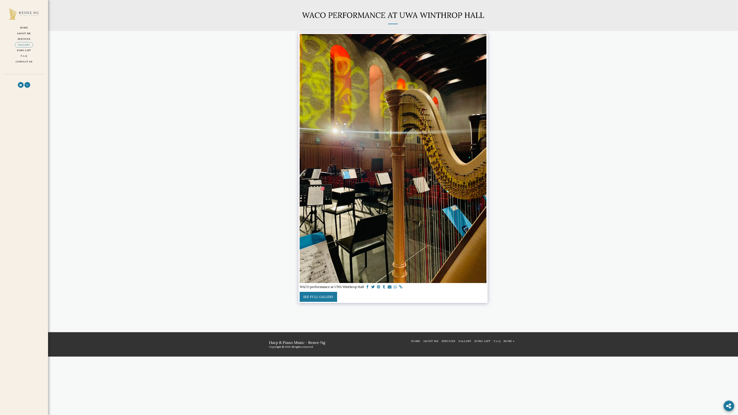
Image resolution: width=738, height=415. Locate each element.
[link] (401, 287)
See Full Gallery (318, 297)
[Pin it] (378, 287)
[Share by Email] (390, 287)
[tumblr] (384, 287)
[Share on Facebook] (367, 287)
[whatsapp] (395, 287)
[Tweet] (373, 287)
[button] (21, 85)
